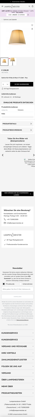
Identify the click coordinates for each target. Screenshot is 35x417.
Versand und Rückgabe (14, 346)
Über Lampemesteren (12, 379)
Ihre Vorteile (8, 353)
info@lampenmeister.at (15, 223)
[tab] (17, 333)
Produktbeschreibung (12, 130)
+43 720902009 (12, 219)
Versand (6, 373)
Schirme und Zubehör (10, 19)
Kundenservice (9, 333)
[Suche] (29, 6)
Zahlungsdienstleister (14, 359)
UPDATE (16, 15)
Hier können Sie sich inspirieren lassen (16, 194)
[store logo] (13, 6)
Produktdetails (9, 124)
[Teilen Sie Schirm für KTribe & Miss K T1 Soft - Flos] (32, 28)
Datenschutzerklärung (22, 320)
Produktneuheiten (11, 393)
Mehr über (7, 386)
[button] (4, 62)
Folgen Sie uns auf (11, 366)
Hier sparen (19, 12)
